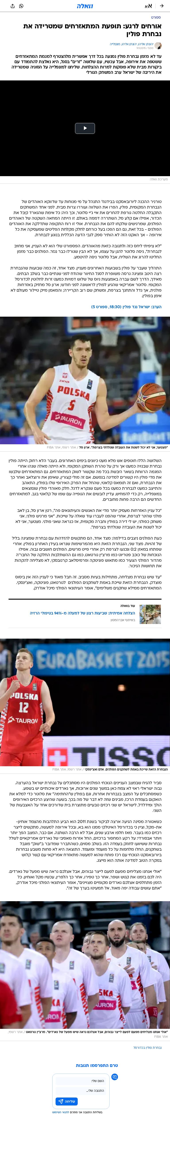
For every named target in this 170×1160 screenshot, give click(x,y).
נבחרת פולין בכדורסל (147, 1048)
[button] (148, 6)
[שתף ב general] (12, 6)
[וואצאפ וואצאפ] (21, 6)
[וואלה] (85, 6)
